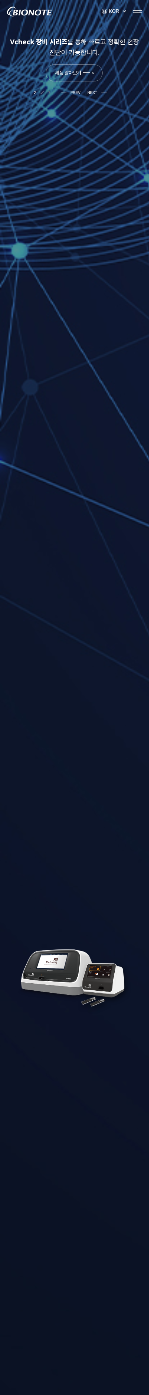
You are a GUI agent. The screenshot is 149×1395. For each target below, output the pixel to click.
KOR (113, 11)
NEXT (92, 92)
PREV (74, 92)
